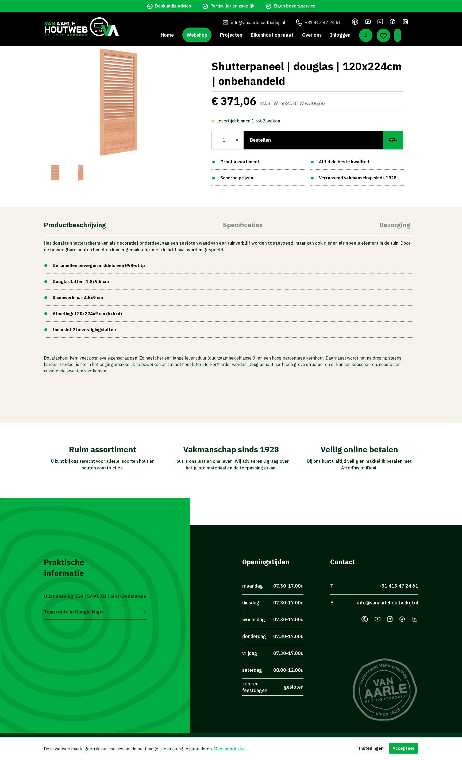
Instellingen (371, 748)
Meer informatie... (230, 748)
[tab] (75, 224)
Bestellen (260, 140)
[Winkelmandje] (397, 35)
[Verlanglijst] (383, 35)
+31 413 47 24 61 (323, 22)
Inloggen (340, 35)
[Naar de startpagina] (81, 26)
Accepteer (403, 748)
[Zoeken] (365, 35)
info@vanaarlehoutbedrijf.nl (258, 22)
